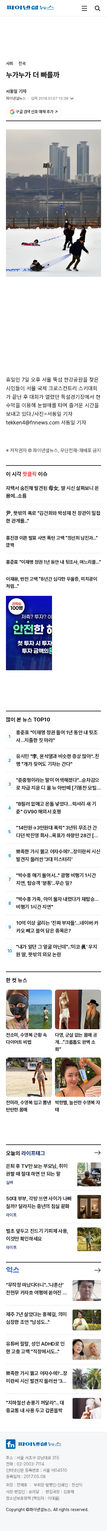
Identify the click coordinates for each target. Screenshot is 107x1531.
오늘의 (25, 1153)
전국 (22, 63)
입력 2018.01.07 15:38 (49, 98)
